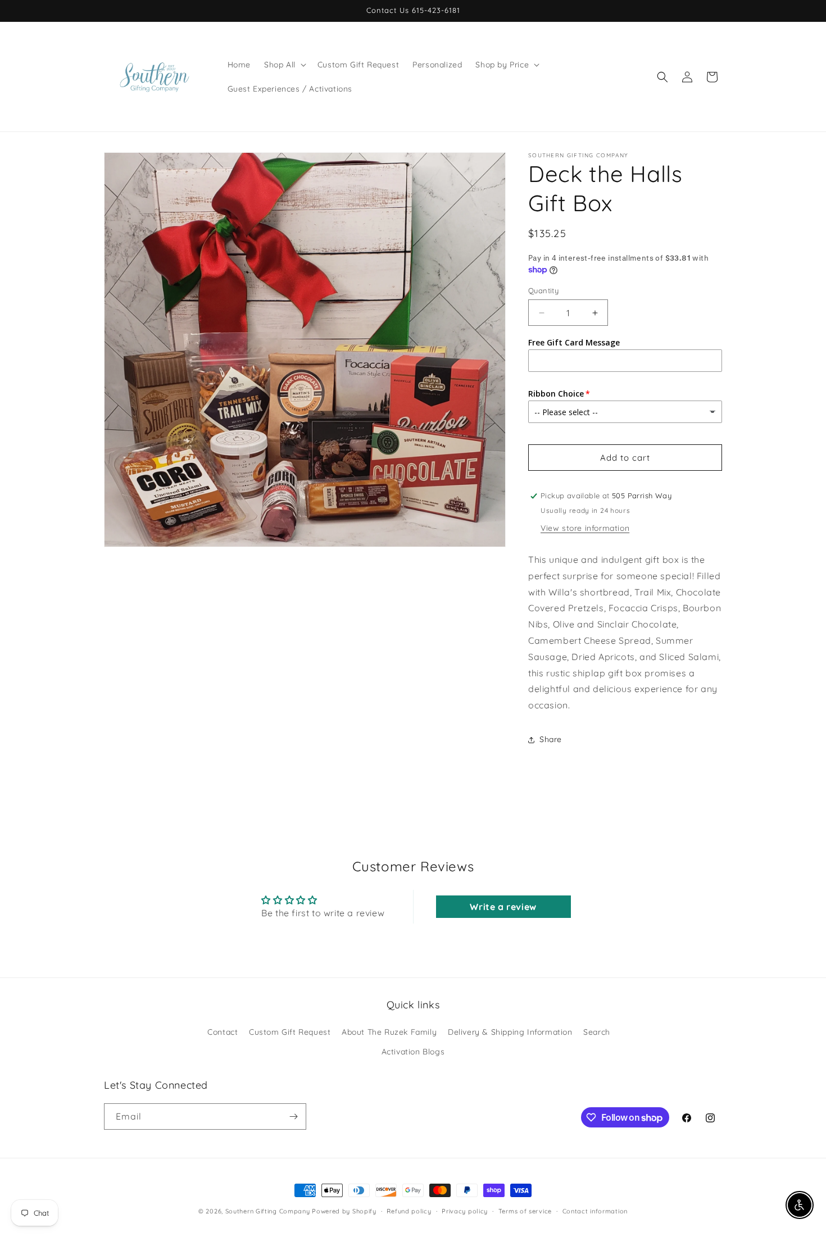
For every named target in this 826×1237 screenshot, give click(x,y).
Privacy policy (465, 1211)
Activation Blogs (413, 1052)
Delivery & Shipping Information (510, 1032)
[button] (284, 64)
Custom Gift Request (289, 1032)
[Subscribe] (293, 1116)
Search (596, 1032)
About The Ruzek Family (389, 1032)
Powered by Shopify (344, 1211)
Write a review (503, 906)
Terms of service (525, 1211)
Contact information (595, 1211)
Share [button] (550, 739)
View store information (585, 528)
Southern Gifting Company (267, 1211)
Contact (222, 1032)
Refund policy (409, 1211)
